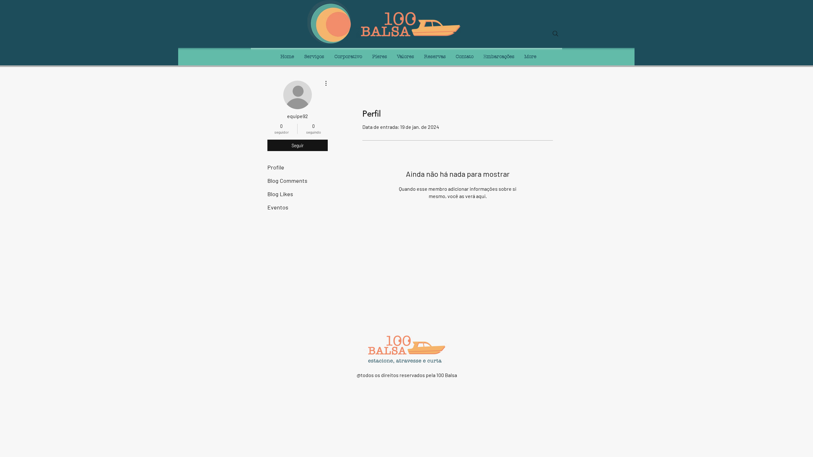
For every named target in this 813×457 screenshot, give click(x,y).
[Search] (555, 33)
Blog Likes (280, 193)
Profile (275, 167)
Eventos (277, 207)
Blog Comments (287, 180)
